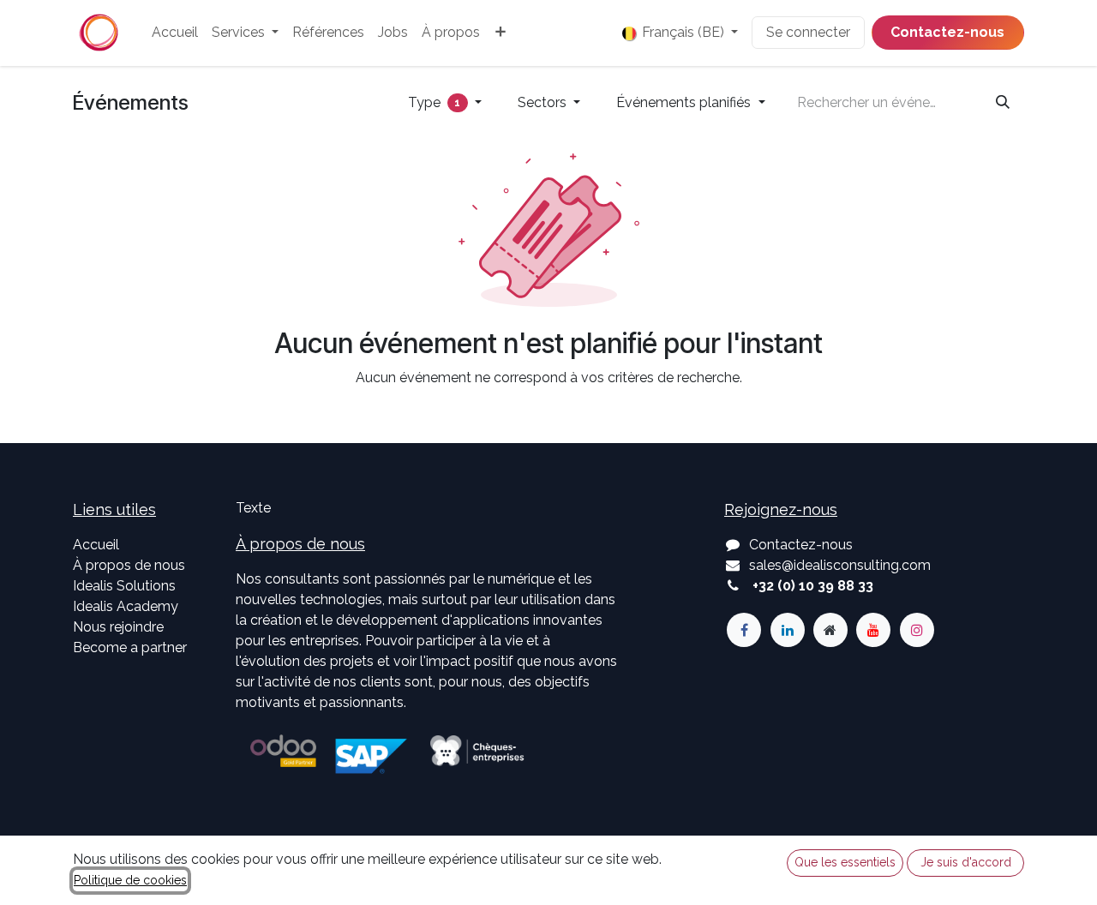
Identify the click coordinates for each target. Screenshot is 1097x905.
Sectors (544, 102)
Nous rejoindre (118, 627)
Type (434, 102)
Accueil (96, 544)
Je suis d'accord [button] (965, 862)
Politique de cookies (130, 880)
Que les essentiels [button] (845, 862)
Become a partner (130, 647)
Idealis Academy (125, 606)
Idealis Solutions (124, 586)
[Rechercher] (1002, 103)
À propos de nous (129, 565)
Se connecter (808, 32)
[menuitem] (175, 32)
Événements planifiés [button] (685, 102)
